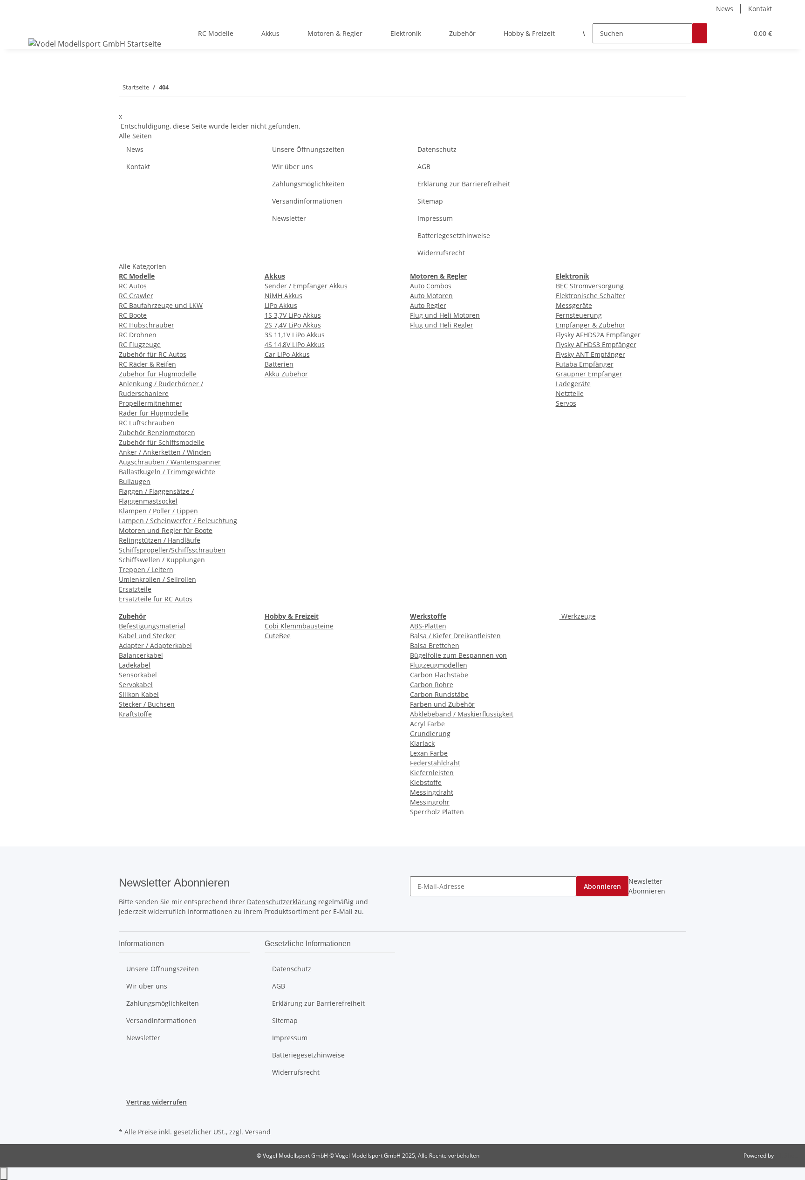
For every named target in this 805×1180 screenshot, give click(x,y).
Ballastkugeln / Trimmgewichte (167, 471)
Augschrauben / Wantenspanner (170, 461)
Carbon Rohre (431, 684)
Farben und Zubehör (442, 704)
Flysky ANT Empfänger (590, 354)
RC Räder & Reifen (147, 364)
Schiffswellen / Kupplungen (162, 559)
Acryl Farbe (427, 723)
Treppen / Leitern (146, 569)
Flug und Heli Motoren (445, 315)
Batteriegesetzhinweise (453, 235)
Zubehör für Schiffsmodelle (162, 442)
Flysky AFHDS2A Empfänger (598, 334)
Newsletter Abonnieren (646, 886)
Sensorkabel (138, 674)
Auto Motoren (431, 295)
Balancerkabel (141, 655)
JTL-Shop (786, 1156)
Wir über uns (292, 166)
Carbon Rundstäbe (439, 694)
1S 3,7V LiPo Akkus (293, 315)
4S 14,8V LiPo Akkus (295, 344)
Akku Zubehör (286, 373)
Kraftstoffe (135, 713)
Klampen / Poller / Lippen (158, 510)
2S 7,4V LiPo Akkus (293, 325)
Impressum (435, 218)
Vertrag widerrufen (156, 1102)
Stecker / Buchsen (147, 704)
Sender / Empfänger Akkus (306, 285)
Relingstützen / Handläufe (159, 540)
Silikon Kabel (139, 694)
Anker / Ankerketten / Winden (165, 452)
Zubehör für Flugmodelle (158, 373)
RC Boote (133, 315)
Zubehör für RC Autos (152, 354)
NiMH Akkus (283, 295)
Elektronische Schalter (590, 295)
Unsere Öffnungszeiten (308, 149)
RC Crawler (136, 295)
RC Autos (133, 285)
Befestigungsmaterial (152, 625)
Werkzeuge (577, 616)
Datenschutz (437, 149)
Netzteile (570, 393)
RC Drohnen (138, 334)
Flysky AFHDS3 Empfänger (596, 344)
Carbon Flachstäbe (439, 674)
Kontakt (760, 8)
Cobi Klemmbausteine (299, 625)
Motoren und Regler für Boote (165, 530)
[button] (722, 33)
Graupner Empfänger (589, 373)
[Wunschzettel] (737, 33)
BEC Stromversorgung (590, 285)
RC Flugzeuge (140, 344)
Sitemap (430, 201)
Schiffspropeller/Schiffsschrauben (172, 550)
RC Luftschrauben (147, 422)
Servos (566, 403)
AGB (423, 166)
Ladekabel (134, 665)
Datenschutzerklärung (281, 901)
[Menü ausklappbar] (37, 25)
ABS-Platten (428, 625)
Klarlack (422, 743)
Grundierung (430, 733)
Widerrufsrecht (441, 252)
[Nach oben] (3, 1173)
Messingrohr (430, 802)
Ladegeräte (573, 383)
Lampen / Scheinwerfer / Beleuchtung (178, 520)
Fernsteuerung (579, 315)
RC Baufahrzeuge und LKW (161, 305)
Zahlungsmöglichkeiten (308, 183)
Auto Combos (430, 285)
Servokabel (136, 684)
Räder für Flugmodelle (154, 413)
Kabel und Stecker (147, 635)
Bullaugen (134, 481)
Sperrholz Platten (437, 811)
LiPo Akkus (281, 305)
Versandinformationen (307, 201)
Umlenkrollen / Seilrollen (157, 579)
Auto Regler (428, 305)
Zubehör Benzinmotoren (157, 432)
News (724, 8)
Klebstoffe (426, 782)
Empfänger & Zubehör (590, 325)
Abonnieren (602, 886)
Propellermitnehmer (150, 403)
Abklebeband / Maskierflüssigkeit (461, 713)
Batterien (279, 364)
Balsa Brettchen (434, 645)
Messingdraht (431, 792)
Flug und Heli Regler (441, 325)
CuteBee (278, 635)
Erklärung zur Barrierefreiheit (463, 183)
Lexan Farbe (429, 753)
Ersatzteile (135, 589)
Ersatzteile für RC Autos (155, 598)
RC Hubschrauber (146, 325)
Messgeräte (574, 305)
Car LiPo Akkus (287, 354)
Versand (258, 1131)
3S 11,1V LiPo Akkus (295, 334)
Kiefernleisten (432, 772)
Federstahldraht (435, 762)
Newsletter (289, 218)
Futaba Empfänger (585, 364)
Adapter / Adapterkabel (155, 645)
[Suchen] (699, 33)
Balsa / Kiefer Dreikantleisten (455, 635)
